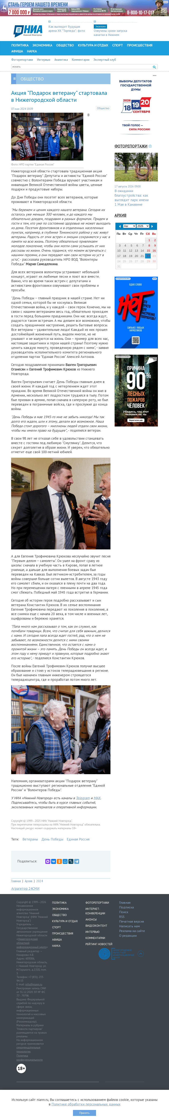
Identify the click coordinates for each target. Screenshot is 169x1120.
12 (130, 250)
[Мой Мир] (65, 861)
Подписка (126, 907)
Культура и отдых (93, 45)
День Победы (52, 839)
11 (124, 250)
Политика (19, 45)
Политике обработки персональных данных (86, 1104)
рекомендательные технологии (28, 1049)
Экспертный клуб (105, 60)
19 (130, 256)
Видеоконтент (96, 925)
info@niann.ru (33, 984)
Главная (16, 881)
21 (142, 256)
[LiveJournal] (70, 861)
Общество (65, 45)
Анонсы (91, 919)
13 (136, 250)
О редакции (128, 935)
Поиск (123, 912)
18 (124, 256)
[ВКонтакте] (53, 861)
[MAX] (47, 861)
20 (136, 256)
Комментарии (80, 60)
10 (119, 250)
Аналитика (61, 60)
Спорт (117, 45)
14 (142, 250)
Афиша (17, 51)
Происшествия (139, 45)
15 (148, 250)
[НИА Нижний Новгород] (27, 36)
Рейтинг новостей (99, 944)
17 (119, 256)
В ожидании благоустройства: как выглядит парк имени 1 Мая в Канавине (132, 198)
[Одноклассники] (59, 861)
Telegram (83, 798)
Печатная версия (131, 921)
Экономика (42, 45)
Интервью (43, 60)
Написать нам (129, 926)
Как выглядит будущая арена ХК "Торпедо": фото (66, 28)
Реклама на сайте (132, 931)
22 (148, 256)
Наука (32, 51)
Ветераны (30, 839)
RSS (121, 917)
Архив (28, 881)
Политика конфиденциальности (29, 1058)
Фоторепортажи (22, 60)
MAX (97, 798)
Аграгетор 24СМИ (25, 888)
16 (154, 250)
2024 (39, 881)
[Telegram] (76, 861)
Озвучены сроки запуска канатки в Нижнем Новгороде (110, 35)
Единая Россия (78, 839)
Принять (84, 1112)
